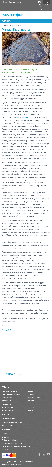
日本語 (41, 9)
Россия (31, 407)
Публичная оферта (10, 440)
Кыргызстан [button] (7, 21)
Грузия (31, 394)
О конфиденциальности (12, 443)
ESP (46, 4)
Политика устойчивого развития (16, 446)
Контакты (6, 449)
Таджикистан (7, 407)
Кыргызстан (15, 25)
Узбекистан (7, 397)
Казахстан (6, 400)
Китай (30, 410)
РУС (46, 2)
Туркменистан (8, 410)
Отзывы (5, 437)
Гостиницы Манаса (12, 373)
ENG (39, 2)
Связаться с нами (15, 2)
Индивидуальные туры (12, 422)
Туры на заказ (8, 425)
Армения (31, 400)
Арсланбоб (6, 330)
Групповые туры (9, 419)
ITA (40, 7)
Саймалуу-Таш (27, 117)
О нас (5, 2)
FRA (40, 4)
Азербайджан (34, 397)
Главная (5, 25)
